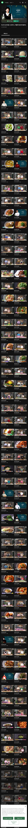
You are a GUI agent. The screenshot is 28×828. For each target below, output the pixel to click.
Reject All (19, 818)
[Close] (25, 806)
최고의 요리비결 (5, 25)
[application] (14, 12)
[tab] (5, 33)
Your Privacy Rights (14, 822)
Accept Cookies (8, 818)
